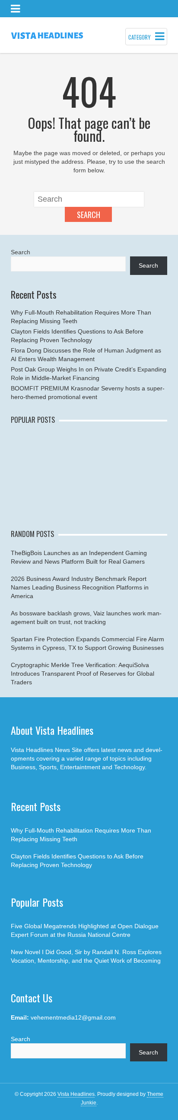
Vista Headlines (76, 1094)
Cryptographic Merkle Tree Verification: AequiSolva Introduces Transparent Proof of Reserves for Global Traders (82, 673)
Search (88, 214)
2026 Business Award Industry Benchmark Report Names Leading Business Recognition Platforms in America (80, 587)
